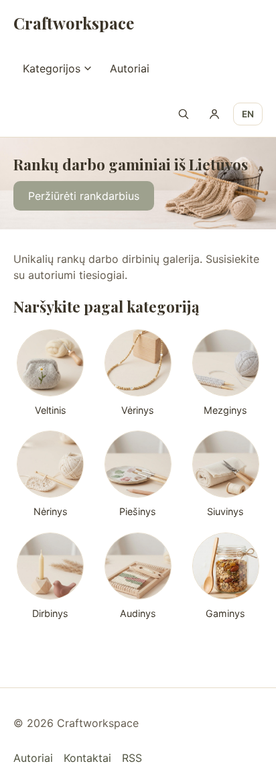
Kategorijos (51, 68)
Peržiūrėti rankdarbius (83, 196)
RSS (132, 758)
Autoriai (129, 68)
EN (248, 114)
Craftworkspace (73, 23)
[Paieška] (183, 114)
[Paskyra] (214, 114)
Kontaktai (87, 758)
